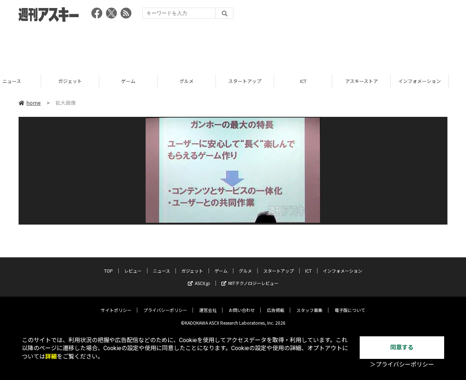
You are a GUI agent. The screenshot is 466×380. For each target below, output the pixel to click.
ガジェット (31, 81)
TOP (108, 271)
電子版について (350, 310)
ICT (264, 81)
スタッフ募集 (309, 310)
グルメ (148, 81)
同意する (402, 347)
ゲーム (90, 81)
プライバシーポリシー (165, 310)
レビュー (133, 271)
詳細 (51, 356)
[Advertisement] (233, 45)
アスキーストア (323, 81)
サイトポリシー (116, 310)
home (33, 102)
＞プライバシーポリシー (402, 364)
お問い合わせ (242, 310)
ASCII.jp (202, 283)
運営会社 (208, 310)
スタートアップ (206, 81)
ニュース (161, 271)
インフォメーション (381, 81)
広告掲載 (275, 310)
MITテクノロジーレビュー (253, 283)
